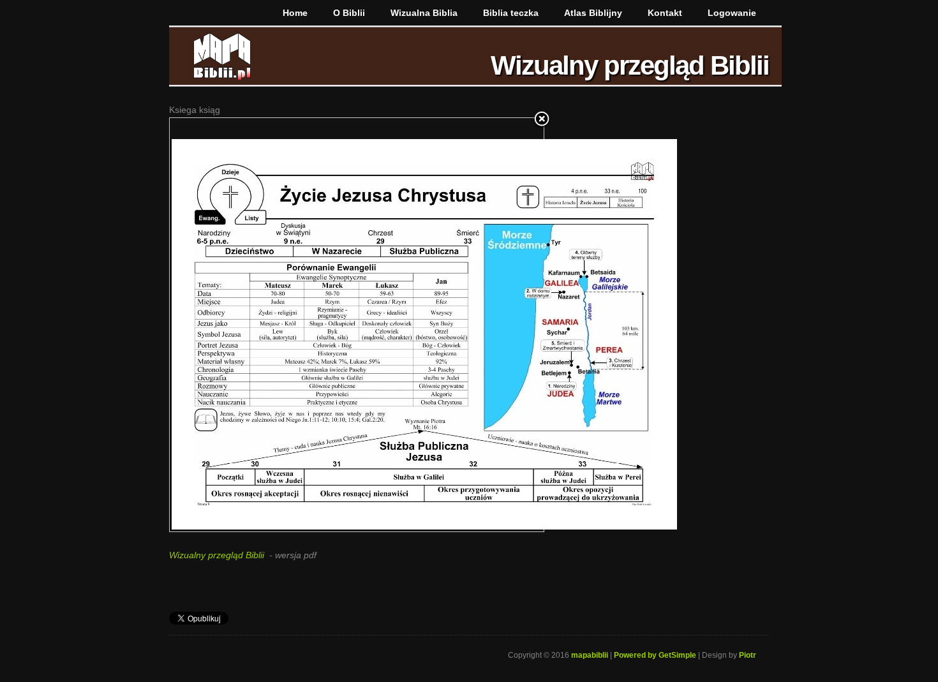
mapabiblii (589, 655)
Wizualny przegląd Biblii (216, 555)
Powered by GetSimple (655, 655)
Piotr (747, 655)
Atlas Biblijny (593, 13)
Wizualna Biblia (424, 13)
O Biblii (349, 13)
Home (295, 13)
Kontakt (665, 13)
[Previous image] (235, 324)
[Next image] (478, 324)
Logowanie (732, 13)
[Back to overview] (541, 120)
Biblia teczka (511, 13)
